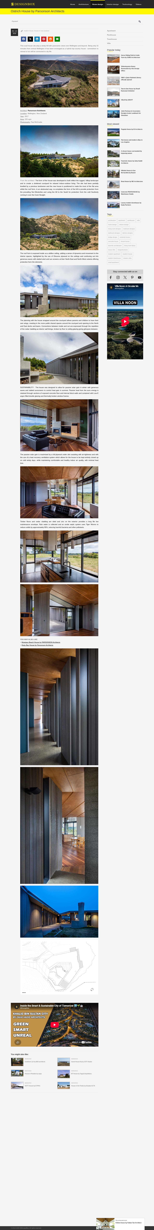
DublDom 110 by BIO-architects (35, 1062)
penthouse (131, 220)
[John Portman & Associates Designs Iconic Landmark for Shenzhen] (113, 116)
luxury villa (111, 250)
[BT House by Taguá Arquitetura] (64, 1077)
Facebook (110, 277)
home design (112, 224)
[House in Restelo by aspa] (17, 1075)
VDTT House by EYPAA (32, 1086)
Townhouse (112, 39)
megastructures (123, 250)
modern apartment (114, 254)
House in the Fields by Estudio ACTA (83, 1086)
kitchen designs (127, 233)
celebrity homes (125, 237)
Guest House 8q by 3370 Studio (81, 1062)
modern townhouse (114, 258)
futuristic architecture (115, 245)
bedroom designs (129, 229)
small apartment (113, 262)
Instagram (118, 277)
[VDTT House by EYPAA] (17, 1087)
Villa (109, 43)
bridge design (112, 237)
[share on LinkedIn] (37, 39)
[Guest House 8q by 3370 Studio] (64, 1065)
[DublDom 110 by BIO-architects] (17, 1065)
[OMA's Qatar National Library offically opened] (113, 84)
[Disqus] (54, 1127)
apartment (121, 220)
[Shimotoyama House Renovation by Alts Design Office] (113, 73)
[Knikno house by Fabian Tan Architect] (105, 1229)
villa (138, 220)
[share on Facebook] (23, 39)
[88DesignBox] (25, 5)
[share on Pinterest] (43, 39)
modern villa (127, 258)
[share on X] (30, 39)
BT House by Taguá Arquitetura (81, 1074)
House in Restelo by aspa (33, 1074)
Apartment (111, 31)
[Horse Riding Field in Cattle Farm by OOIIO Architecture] (113, 61)
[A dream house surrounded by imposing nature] (113, 156)
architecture (112, 220)
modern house (28, 31)
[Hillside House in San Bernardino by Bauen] (113, 176)
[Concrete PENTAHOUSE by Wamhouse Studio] (113, 198)
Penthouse (111, 35)
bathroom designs (114, 233)
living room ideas (129, 245)
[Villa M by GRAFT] (113, 106)
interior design (124, 224)
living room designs (114, 229)
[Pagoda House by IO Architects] (113, 135)
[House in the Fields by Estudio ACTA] (64, 1087)
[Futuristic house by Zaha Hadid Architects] (113, 165)
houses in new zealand (41, 31)
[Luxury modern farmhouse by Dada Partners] (113, 207)
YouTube (139, 277)
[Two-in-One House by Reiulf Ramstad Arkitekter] (113, 95)
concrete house (113, 241)
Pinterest (132, 277)
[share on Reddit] (50, 39)
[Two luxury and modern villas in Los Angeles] (113, 146)
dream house (125, 241)
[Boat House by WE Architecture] (113, 187)
